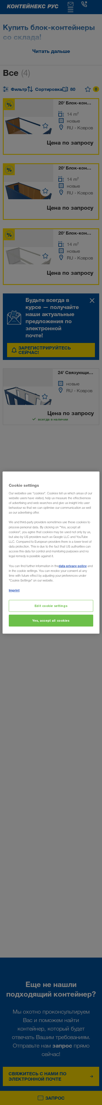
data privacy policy (73, 566)
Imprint (14, 590)
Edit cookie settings (51, 606)
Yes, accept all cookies (50, 620)
